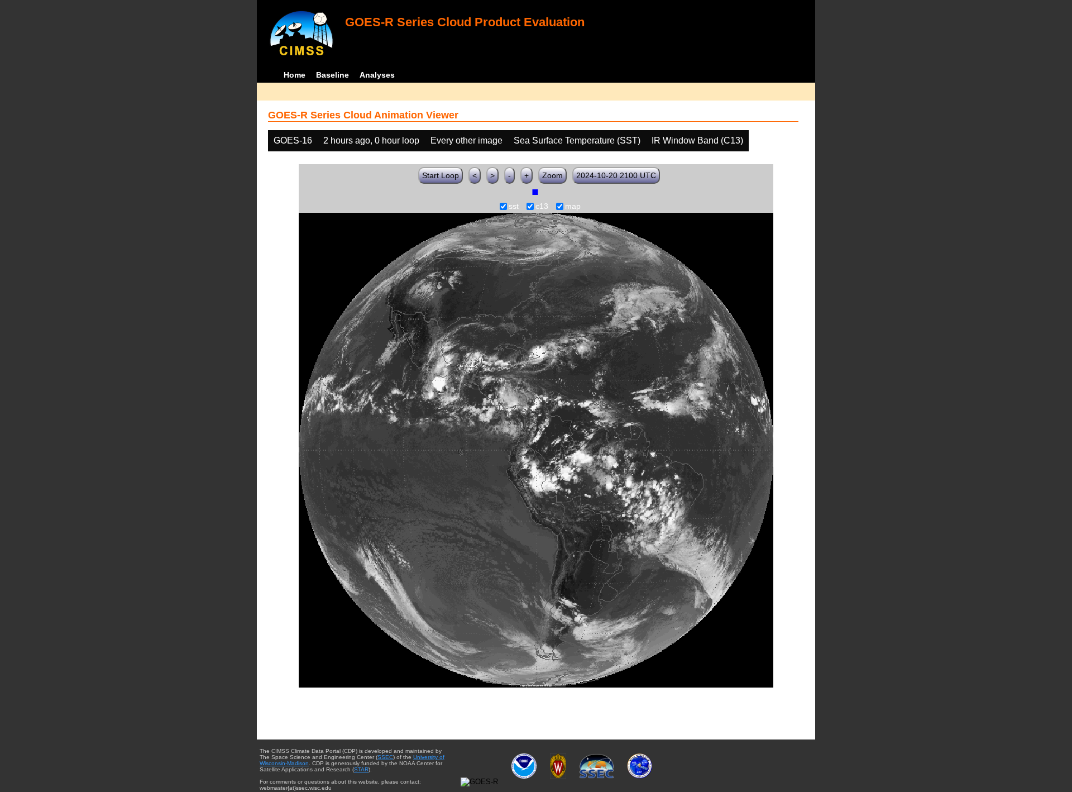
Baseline (332, 74)
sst (514, 206)
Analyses (377, 74)
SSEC (385, 757)
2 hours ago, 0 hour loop (371, 140)
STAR (361, 769)
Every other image (466, 140)
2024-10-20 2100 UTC (616, 175)
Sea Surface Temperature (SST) (577, 140)
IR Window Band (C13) (697, 140)
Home (294, 74)
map (573, 206)
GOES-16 (293, 140)
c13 (541, 206)
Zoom (552, 175)
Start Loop (440, 175)
